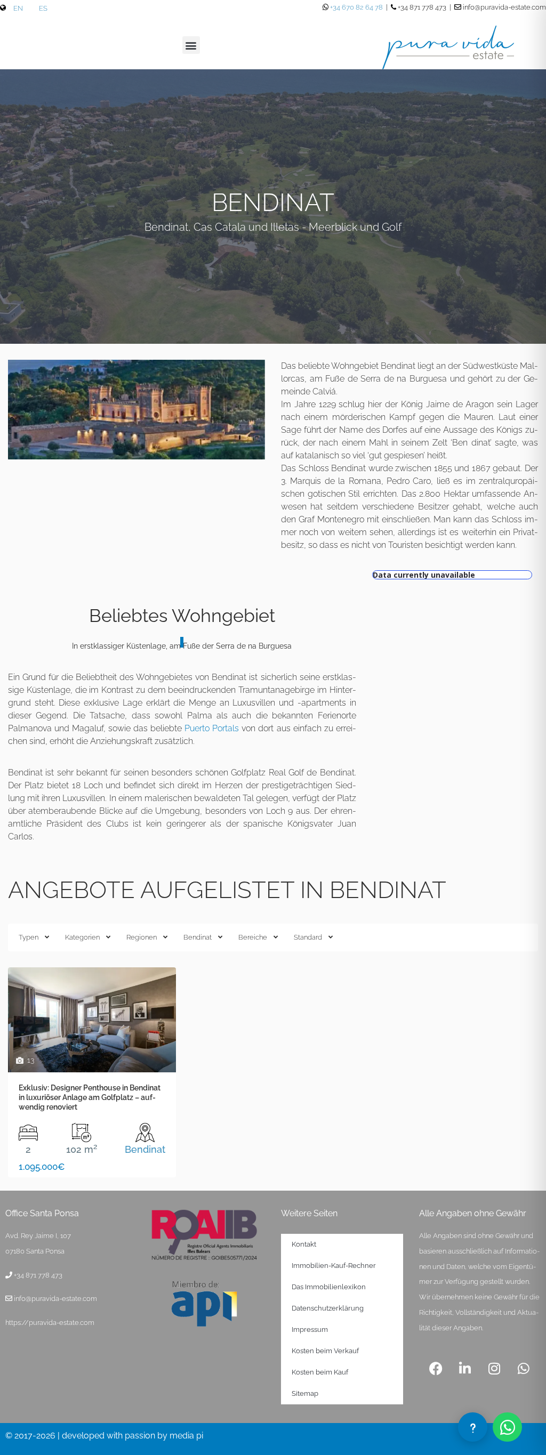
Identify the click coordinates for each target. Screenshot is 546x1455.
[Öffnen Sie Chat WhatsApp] (507, 1427)
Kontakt (304, 1244)
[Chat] (472, 1427)
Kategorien (82, 937)
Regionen (141, 937)
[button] (191, 45)
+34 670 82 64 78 (356, 7)
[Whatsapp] (523, 1368)
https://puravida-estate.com (49, 1323)
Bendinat (197, 937)
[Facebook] (435, 1368)
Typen (28, 937)
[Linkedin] (465, 1368)
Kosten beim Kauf (320, 1372)
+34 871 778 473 (38, 1275)
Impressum (310, 1329)
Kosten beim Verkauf (325, 1351)
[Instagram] (494, 1368)
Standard (308, 937)
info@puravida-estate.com (55, 1299)
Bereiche (252, 937)
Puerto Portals (211, 728)
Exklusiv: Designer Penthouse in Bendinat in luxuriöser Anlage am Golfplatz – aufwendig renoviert (89, 1097)
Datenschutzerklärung (328, 1308)
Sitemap (305, 1393)
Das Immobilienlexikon (329, 1287)
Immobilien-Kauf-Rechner (334, 1266)
